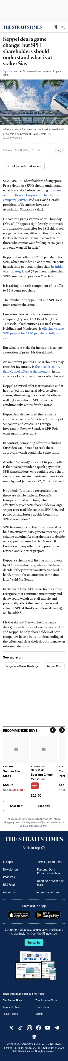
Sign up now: (10, 71)
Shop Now (16, 805)
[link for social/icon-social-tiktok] (20, 1028)
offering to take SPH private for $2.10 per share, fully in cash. (33, 333)
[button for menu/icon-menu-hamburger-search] (62, 27)
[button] (55, 27)
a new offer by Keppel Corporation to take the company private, (32, 195)
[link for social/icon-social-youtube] (48, 1028)
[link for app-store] (19, 915)
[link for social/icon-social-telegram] (57, 1028)
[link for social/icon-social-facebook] (39, 1028)
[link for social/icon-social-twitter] (11, 1028)
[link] (22, 27)
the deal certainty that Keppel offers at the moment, (31, 368)
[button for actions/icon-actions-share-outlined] (59, 150)
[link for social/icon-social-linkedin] (34, 1037)
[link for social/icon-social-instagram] (29, 1028)
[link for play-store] (48, 915)
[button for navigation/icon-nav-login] (55, 27)
